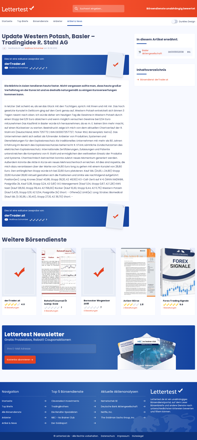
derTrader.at (14, 64)
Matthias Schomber (34, 48)
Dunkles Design (187, 21)
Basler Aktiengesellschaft (152, 52)
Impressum (123, 436)
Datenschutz (108, 436)
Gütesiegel (137, 436)
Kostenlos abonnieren (19, 359)
